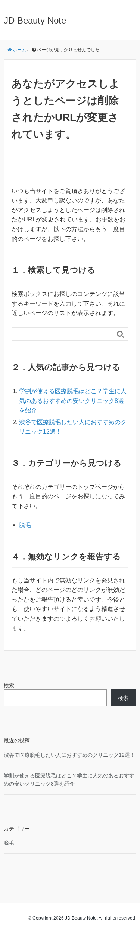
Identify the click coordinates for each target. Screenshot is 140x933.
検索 (9, 685)
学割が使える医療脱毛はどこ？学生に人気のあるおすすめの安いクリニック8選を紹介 (73, 400)
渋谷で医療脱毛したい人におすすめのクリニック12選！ (69, 755)
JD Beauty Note (35, 20)
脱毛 (25, 525)
